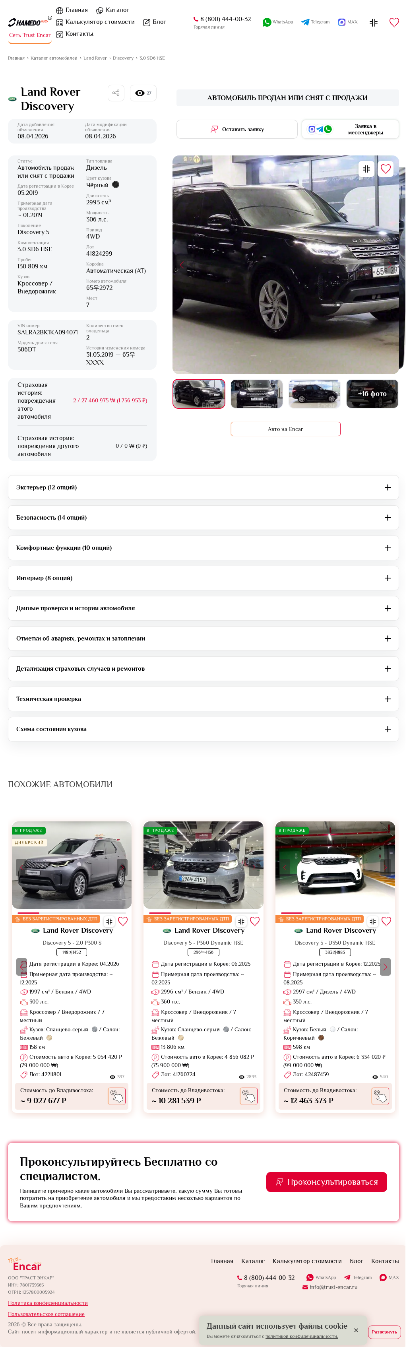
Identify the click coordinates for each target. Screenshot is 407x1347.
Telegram (316, 22)
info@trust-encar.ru (333, 1287)
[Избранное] (390, 22)
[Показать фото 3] (314, 394)
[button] (181, 265)
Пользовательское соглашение (46, 1314)
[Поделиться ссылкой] (116, 93)
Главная (77, 10)
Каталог (117, 10)
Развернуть (380, 1332)
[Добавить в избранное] (385, 169)
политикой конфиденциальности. (298, 1336)
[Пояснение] (50, 17)
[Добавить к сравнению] (366, 169)
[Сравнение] (370, 23)
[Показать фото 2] (256, 394)
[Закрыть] (352, 1330)
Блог (159, 21)
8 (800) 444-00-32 (221, 19)
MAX (348, 22)
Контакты (385, 1261)
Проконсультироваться (332, 1182)
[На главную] (28, 23)
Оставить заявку (243, 129)
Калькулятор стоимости (100, 21)
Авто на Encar (285, 429)
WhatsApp (279, 22)
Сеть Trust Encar (30, 35)
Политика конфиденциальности (48, 1303)
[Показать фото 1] (199, 394)
